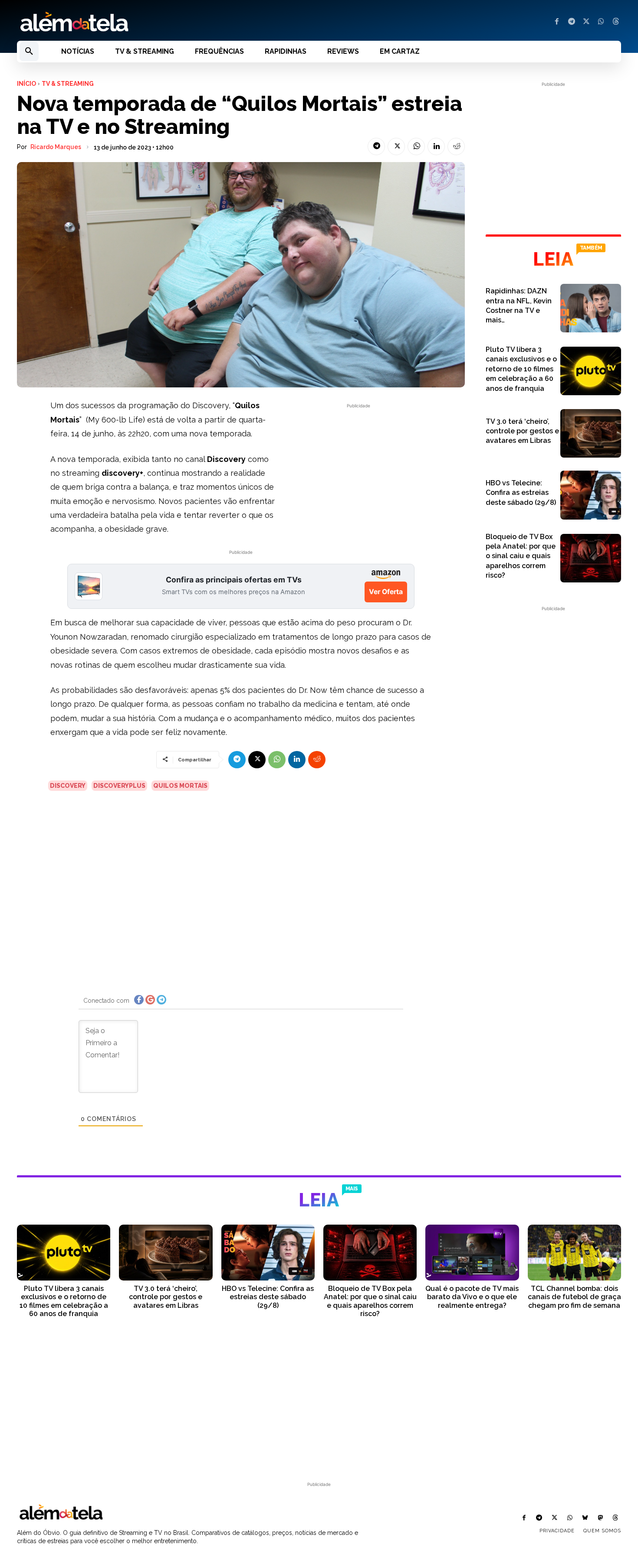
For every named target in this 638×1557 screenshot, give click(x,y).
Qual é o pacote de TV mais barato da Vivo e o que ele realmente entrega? (472, 1296)
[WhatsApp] (601, 22)
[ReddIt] (456, 146)
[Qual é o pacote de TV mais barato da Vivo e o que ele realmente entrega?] (472, 1253)
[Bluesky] (584, 1518)
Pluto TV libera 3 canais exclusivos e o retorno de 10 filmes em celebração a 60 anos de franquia (521, 369)
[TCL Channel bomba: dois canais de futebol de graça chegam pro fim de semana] (574, 1253)
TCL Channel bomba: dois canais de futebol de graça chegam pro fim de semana (574, 1296)
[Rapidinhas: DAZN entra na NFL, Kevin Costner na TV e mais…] (590, 308)
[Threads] (616, 22)
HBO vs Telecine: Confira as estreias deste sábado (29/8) (521, 493)
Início (26, 83)
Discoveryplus (119, 785)
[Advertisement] (358, 471)
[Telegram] (571, 22)
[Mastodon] (600, 1518)
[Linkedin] (436, 146)
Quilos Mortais (180, 785)
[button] (29, 51)
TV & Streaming (68, 83)
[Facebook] (557, 22)
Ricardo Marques (55, 147)
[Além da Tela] (163, 22)
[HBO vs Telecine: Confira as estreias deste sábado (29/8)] (590, 495)
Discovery (68, 785)
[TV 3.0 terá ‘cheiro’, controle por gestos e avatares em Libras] (590, 433)
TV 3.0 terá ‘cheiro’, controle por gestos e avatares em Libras (522, 431)
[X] (586, 22)
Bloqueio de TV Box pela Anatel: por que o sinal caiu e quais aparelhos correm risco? (521, 556)
